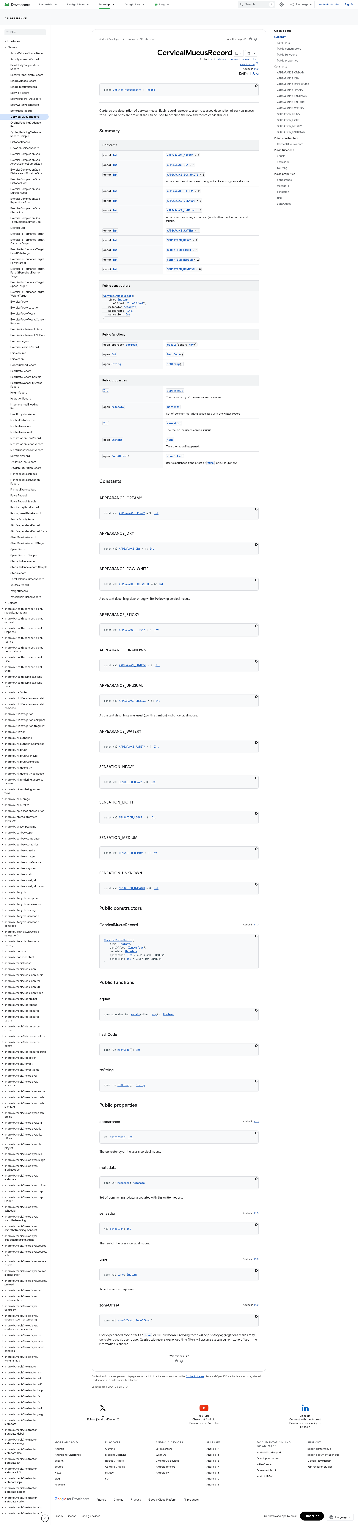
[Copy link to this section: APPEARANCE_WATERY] (145, 732)
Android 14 (212, 1466)
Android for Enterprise (68, 1454)
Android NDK (264, 1476)
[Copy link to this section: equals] (114, 999)
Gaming (110, 1448)
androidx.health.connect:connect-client (235, 59)
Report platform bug (319, 1448)
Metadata (130, 307)
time (170, 439)
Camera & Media (115, 1466)
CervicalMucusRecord (127, 90)
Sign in (349, 4)
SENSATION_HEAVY (179, 240)
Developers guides (268, 1458)
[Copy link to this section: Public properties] (141, 1105)
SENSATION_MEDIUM (180, 259)
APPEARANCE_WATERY (180, 230)
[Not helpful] (256, 39)
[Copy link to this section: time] (111, 1259)
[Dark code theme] (256, 86)
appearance (175, 390)
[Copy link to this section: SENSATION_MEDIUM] (141, 838)
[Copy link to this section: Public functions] (138, 983)
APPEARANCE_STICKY (180, 191)
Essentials (46, 4)
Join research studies (319, 1466)
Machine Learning (115, 1454)
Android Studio (329, 4)
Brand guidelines (90, 1516)
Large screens (164, 1448)
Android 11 (212, 1484)
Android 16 (212, 1454)
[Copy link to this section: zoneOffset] (123, 1305)
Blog (162, 4)
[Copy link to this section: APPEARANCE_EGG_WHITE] (152, 569)
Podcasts (60, 1484)
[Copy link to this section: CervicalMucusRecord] (141, 925)
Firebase (136, 1499)
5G (107, 1478)
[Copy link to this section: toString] (117, 1070)
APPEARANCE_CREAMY (180, 155)
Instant (123, 299)
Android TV (162, 1472)
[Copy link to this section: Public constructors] (145, 908)
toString (173, 364)
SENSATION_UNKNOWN (181, 269)
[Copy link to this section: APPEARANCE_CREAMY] (146, 498)
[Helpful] (250, 39)
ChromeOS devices (167, 1460)
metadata (173, 407)
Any (191, 344)
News (58, 1472)
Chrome (118, 1499)
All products (191, 1499)
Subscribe (312, 1516)
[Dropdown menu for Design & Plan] (89, 4)
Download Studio (267, 1470)
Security (59, 1460)
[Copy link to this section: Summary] (123, 131)
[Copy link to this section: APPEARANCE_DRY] (137, 534)
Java (255, 74)
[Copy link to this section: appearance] (124, 1122)
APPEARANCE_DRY (178, 165)
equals (171, 344)
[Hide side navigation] (45, 1518)
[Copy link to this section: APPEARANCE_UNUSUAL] (147, 686)
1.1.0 (256, 68)
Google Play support (319, 1460)
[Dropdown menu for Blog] (170, 4)
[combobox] (256, 4)
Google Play (132, 4)
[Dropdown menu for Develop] (115, 4)
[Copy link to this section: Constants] (125, 481)
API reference (15, 18)
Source (59, 1466)
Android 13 (212, 1472)
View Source (247, 64)
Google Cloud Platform (162, 1499)
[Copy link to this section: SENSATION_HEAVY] (138, 767)
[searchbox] (25, 32)
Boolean (131, 344)
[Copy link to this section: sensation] (120, 1214)
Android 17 (212, 1448)
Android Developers (110, 39)
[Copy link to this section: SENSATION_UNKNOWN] (146, 873)
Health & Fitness (114, 1460)
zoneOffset (175, 456)
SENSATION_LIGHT (179, 250)
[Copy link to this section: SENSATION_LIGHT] (137, 802)
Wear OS (161, 1454)
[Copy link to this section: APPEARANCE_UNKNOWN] (150, 650)
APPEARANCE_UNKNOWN (181, 200)
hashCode (173, 354)
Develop (104, 4)
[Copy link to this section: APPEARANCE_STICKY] (143, 615)
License (71, 1516)
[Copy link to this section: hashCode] (121, 1035)
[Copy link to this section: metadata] (120, 1168)
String (116, 364)
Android (59, 1448)
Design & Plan (75, 4)
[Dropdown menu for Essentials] (58, 4)
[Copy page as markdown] (248, 53)
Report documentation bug (323, 1454)
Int (115, 155)
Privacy (109, 1472)
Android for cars (165, 1466)
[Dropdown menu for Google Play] (145, 4)
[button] (24, 41)
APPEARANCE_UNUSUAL (181, 210)
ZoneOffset (135, 303)
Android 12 (212, 1478)
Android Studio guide (269, 1452)
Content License (195, 1376)
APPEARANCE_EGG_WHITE (182, 174)
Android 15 (212, 1460)
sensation (174, 423)
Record (150, 90)
